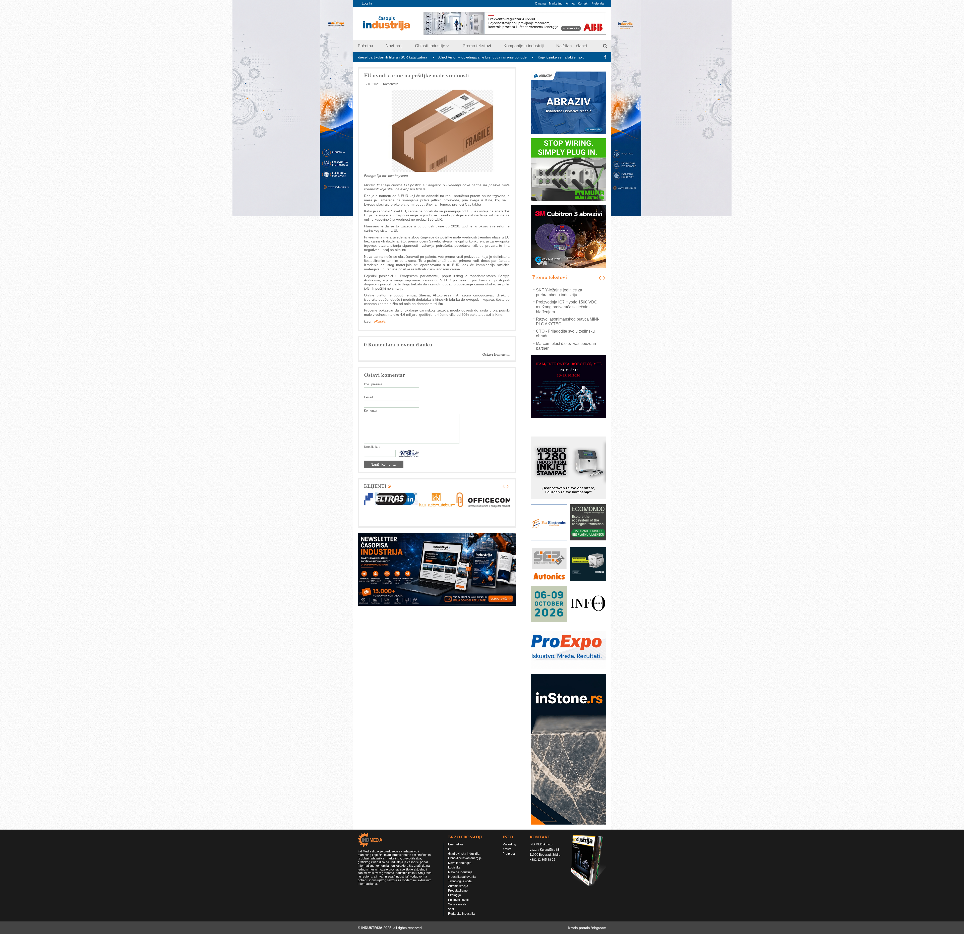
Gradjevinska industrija (463, 846)
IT (449, 842)
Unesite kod (372, 447)
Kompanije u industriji (524, 45)
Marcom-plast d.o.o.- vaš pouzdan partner (566, 333)
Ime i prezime (373, 384)
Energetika (455, 837)
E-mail (368, 397)
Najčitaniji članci (571, 45)
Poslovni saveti (458, 893)
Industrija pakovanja (462, 869)
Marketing (556, 3)
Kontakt (583, 3)
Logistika (454, 860)
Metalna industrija (460, 865)
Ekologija (454, 888)
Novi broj (394, 45)
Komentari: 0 (391, 84)
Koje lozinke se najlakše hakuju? (481, 57)
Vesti (451, 902)
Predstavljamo (458, 883)
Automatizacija (458, 879)
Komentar (370, 410)
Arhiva (570, 3)
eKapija (380, 321)
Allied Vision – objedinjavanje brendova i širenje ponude (400, 57)
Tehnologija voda (460, 874)
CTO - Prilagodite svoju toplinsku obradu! (565, 321)
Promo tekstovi (477, 45)
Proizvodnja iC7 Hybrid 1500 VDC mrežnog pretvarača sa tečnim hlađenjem (566, 294)
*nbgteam (598, 921)
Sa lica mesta (457, 897)
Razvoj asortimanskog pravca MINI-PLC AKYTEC (567, 309)
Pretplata (597, 3)
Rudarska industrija (461, 906)
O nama (540, 3)
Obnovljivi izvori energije (465, 851)
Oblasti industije (430, 45)
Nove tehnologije (459, 856)
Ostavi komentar (496, 354)
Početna (365, 45)
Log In (367, 3)
